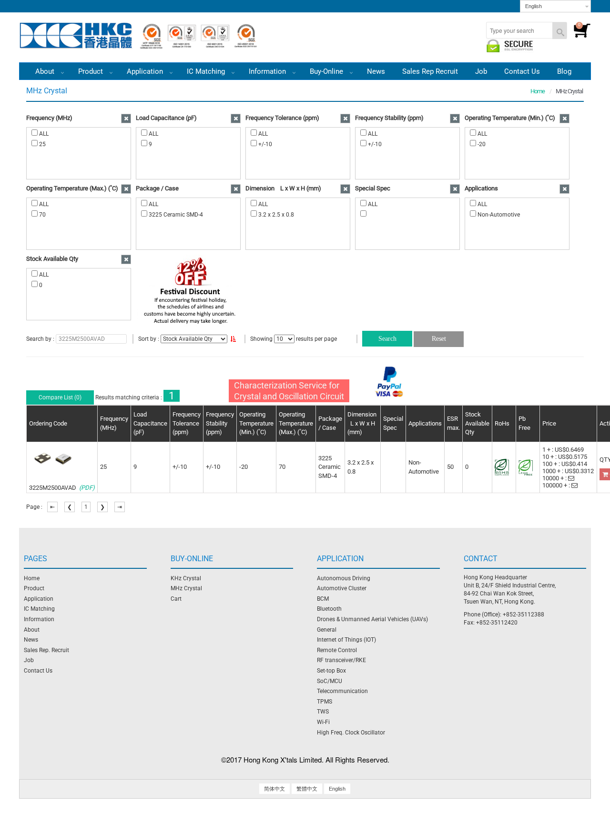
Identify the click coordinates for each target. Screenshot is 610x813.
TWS (323, 711)
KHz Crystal (186, 578)
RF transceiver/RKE (341, 660)
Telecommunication (342, 691)
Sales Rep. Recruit (46, 650)
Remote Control (337, 650)
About (32, 629)
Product (91, 71)
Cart (176, 598)
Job (481, 71)
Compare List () (60, 397)
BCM (323, 598)
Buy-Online (327, 71)
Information (39, 619)
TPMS (324, 701)
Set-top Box (331, 670)
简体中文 (274, 789)
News (376, 71)
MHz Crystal (186, 588)
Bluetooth (329, 608)
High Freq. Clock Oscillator (351, 732)
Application (146, 71)
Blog (564, 71)
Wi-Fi (323, 722)
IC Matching (207, 71)
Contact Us (522, 71)
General (326, 629)
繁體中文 (306, 789)
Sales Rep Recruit (430, 71)
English (533, 6)
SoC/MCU (329, 681)
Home (537, 91)
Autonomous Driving (343, 578)
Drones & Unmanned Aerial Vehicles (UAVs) (372, 619)
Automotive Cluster (341, 588)
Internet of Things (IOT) (346, 639)
